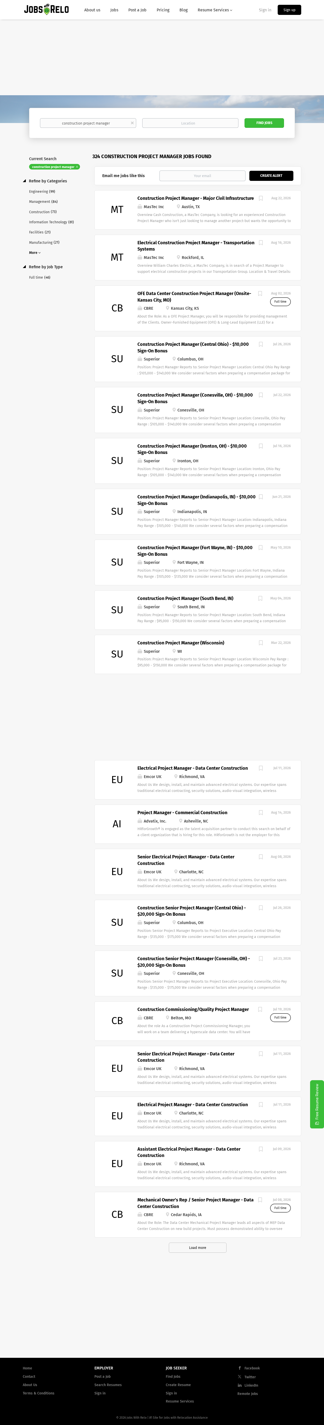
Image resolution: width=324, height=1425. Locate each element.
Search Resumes (108, 1385)
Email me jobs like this (123, 175)
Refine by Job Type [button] (45, 266)
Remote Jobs (247, 1394)
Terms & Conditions (38, 1393)
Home (27, 1368)
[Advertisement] (162, 57)
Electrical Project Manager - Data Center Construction (192, 768)
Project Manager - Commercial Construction (182, 812)
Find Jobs (264, 123)
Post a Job (102, 1376)
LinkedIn (251, 1385)
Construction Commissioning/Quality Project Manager (193, 1009)
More (33, 253)
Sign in (265, 10)
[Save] (260, 199)
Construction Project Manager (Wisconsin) (180, 643)
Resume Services (180, 1401)
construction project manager (53, 167)
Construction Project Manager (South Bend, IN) (185, 598)
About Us (30, 1385)
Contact (29, 1376)
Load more (197, 1248)
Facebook (252, 1368)
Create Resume (178, 1385)
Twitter (250, 1377)
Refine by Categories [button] (47, 181)
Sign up (289, 10)
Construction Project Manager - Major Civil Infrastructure (195, 198)
